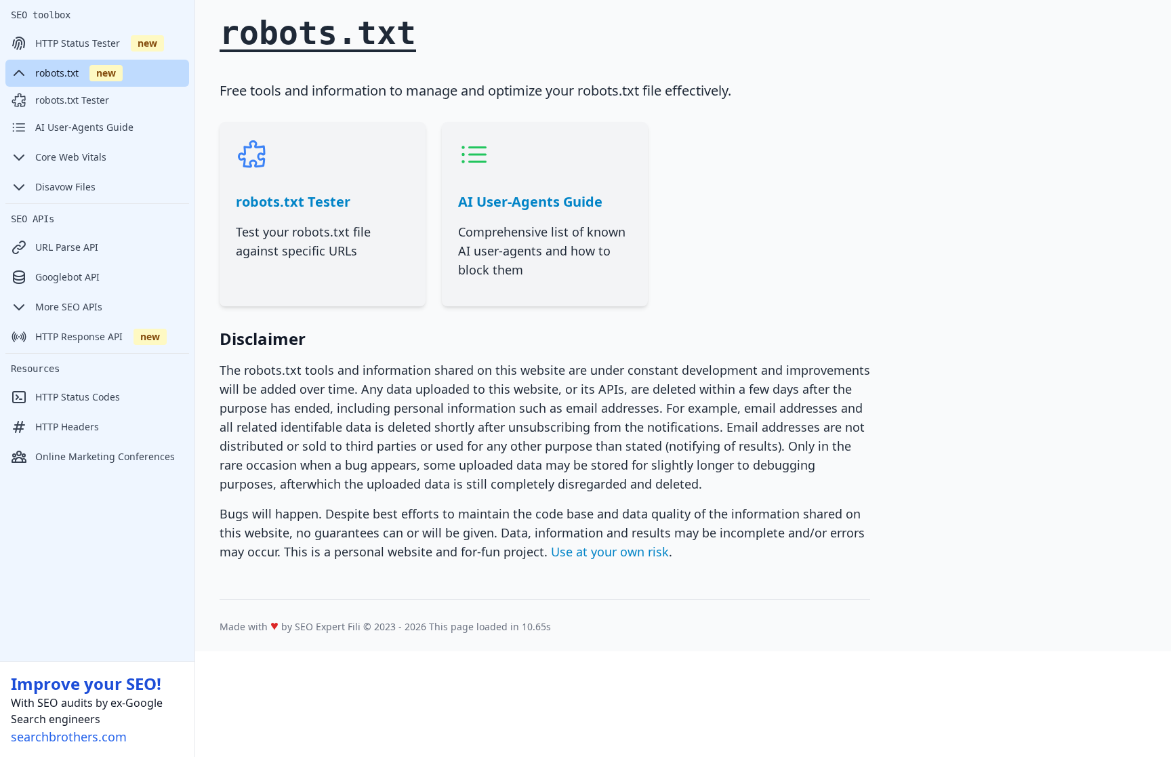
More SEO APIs (68, 306)
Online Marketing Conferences (105, 456)
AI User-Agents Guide (84, 127)
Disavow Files (65, 186)
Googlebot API (67, 276)
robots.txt (75, 72)
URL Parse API (66, 247)
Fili (354, 626)
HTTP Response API (97, 336)
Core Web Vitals (70, 156)
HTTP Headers (67, 426)
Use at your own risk (610, 552)
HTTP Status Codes (77, 396)
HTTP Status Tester (96, 43)
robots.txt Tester (72, 100)
